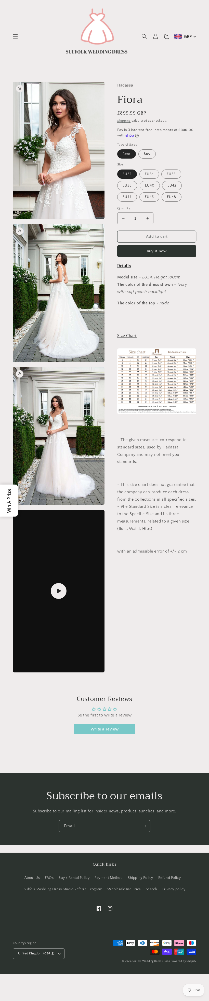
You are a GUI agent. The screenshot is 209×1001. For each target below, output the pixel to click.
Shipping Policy (140, 878)
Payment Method (109, 878)
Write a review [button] (104, 729)
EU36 (171, 174)
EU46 (149, 197)
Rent (126, 154)
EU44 (127, 197)
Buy (147, 154)
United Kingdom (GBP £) (36, 953)
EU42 (171, 186)
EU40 (149, 186)
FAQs (49, 878)
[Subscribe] (144, 826)
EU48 (171, 197)
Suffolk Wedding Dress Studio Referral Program (63, 889)
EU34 (149, 174)
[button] (15, 36)
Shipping (124, 120)
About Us (32, 878)
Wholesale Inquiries (123, 889)
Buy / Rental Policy (74, 878)
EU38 (127, 186)
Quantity (123, 208)
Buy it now (157, 251)
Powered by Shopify (183, 961)
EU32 (127, 174)
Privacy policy (173, 889)
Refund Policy (169, 878)
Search (152, 889)
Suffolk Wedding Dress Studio (152, 961)
